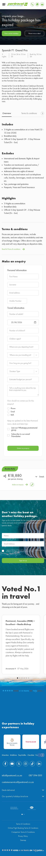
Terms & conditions (29, 113)
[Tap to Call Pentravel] (32, 4)
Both (12, 415)
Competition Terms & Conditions (23, 832)
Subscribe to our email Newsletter (20, 435)
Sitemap (23, 840)
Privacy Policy (23, 836)
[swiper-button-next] (42, 113)
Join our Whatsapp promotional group (24, 429)
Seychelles (22, 755)
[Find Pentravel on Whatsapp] (37, 4)
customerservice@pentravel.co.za (18, 782)
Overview (6, 113)
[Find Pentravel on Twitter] (18, 763)
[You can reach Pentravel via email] (42, 4)
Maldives (13, 755)
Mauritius (5, 755)
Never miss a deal (34, 33)
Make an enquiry (17, 485)
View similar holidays (11, 33)
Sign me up (23, 560)
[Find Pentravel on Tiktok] (32, 763)
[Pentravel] (17, 5)
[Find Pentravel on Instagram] (25, 763)
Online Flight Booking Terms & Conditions (23, 828)
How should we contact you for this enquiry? (20, 402)
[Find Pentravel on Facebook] (5, 763)
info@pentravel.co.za (12, 775)
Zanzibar (30, 755)
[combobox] (9, 355)
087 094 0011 (35, 775)
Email (13, 412)
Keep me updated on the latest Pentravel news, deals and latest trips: (22, 422)
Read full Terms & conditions (11, 249)
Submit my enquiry (23, 448)
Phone (13, 408)
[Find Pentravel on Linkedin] (39, 763)
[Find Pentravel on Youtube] (12, 763)
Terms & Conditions (23, 824)
